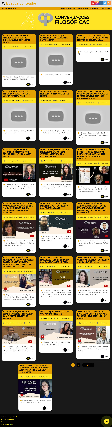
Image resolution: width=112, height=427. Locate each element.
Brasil (63, 290)
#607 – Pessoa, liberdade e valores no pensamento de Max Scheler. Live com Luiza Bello (17, 152)
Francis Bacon (25, 349)
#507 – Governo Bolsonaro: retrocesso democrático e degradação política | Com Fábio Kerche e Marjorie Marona (91, 154)
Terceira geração (46, 241)
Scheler (12, 189)
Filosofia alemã (9, 187)
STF (52, 189)
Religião (98, 349)
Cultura (6, 297)
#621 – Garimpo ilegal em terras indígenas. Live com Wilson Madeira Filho (16, 93)
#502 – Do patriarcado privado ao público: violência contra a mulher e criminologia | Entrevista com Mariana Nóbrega (18, 208)
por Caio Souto (29, 47)
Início (63, 8)
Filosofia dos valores (22, 187)
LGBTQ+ (86, 349)
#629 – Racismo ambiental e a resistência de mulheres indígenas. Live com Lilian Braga (17, 38)
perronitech (9, 424)
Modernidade (45, 297)
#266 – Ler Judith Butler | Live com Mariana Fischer (55, 312)
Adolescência (17, 295)
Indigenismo (30, 77)
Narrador (99, 135)
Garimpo (22, 131)
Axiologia (17, 185)
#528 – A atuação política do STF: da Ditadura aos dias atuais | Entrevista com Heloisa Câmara (54, 152)
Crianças (31, 295)
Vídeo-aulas (89, 8)
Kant (60, 75)
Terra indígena (14, 133)
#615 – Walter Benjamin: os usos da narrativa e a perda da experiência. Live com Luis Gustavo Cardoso (92, 94)
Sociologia (89, 191)
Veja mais (32, 84)
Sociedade (21, 299)
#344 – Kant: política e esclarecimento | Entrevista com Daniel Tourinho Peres (54, 259)
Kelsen (65, 75)
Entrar (5, 8)
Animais (51, 236)
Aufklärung (56, 290)
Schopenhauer (66, 239)
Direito (15, 77)
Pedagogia (14, 299)
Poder (18, 79)
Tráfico (13, 245)
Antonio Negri (54, 131)
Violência (18, 245)
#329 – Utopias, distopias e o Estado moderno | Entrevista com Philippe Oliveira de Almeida (18, 314)
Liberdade (7, 189)
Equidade (105, 290)
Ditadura (43, 189)
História (63, 295)
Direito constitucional (47, 133)
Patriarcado (30, 243)
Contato (102, 8)
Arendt (31, 401)
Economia (94, 189)
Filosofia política (53, 295)
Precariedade (45, 344)
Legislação (7, 299)
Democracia (81, 189)
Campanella (23, 347)
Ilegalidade (30, 131)
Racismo (92, 349)
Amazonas (94, 241)
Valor (42, 77)
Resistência (23, 79)
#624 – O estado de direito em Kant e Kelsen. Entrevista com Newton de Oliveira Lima (92, 37)
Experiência (87, 135)
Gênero (22, 243)
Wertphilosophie (26, 189)
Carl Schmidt (59, 236)
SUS (95, 295)
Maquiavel (21, 351)
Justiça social (88, 243)
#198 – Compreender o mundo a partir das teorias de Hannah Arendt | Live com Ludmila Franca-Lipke (35, 368)
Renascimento (29, 351)
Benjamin (91, 133)
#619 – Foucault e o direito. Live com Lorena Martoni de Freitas (54, 93)
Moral (58, 239)
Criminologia (18, 241)
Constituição (44, 187)
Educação (24, 297)
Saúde (91, 295)
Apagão (101, 241)
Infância (31, 297)
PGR (79, 191)
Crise (69, 290)
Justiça (6, 79)
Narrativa (105, 135)
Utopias (6, 353)
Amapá (88, 241)
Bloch (16, 347)
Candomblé (92, 347)
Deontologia (25, 185)
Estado (56, 75)
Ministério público (102, 189)
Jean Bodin (12, 351)
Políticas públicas (83, 295)
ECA (17, 297)
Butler (51, 342)
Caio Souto (10, 422)
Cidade (25, 295)
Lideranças (12, 79)
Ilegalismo (7, 133)
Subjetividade (54, 344)
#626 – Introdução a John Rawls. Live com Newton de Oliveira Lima (54, 37)
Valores (17, 189)
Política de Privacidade (7, 419)
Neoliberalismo (96, 293)
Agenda (68, 8)
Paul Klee (80, 137)
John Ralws (81, 293)
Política (48, 189)
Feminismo (14, 243)
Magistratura (98, 243)
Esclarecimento (60, 293)
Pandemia (105, 293)
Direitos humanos (96, 290)
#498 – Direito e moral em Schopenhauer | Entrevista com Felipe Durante (54, 205)
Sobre (108, 8)
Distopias (17, 349)
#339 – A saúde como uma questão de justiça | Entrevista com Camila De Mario (93, 259)
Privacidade (12, 8)
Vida (59, 344)
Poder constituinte (65, 133)
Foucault (56, 133)
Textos (96, 8)
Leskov (93, 135)
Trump (98, 191)
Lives (74, 8)
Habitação (22, 77)
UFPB (69, 75)
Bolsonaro (92, 187)
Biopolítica (63, 131)
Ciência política (54, 185)
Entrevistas (80, 8)
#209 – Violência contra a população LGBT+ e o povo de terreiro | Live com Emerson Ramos (92, 314)
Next (88, 365)
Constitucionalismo (65, 185)
